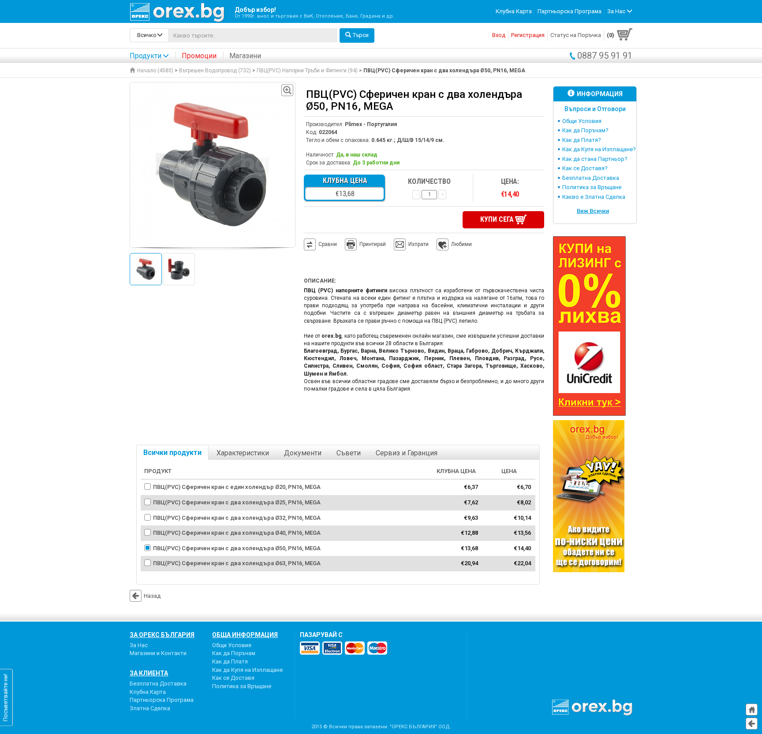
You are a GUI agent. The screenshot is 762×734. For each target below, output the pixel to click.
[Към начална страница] (752, 709)
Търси (361, 35)
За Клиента (149, 673)
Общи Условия (581, 121)
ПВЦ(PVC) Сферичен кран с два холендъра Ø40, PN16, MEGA (237, 532)
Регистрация (528, 35)
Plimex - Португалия (371, 124)
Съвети (348, 453)
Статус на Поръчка (575, 35)
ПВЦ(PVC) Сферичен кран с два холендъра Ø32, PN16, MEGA (237, 517)
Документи (302, 453)
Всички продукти (172, 452)
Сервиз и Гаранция (406, 453)
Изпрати (418, 244)
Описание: (320, 281)
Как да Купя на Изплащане (247, 670)
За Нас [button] (617, 11)
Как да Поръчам (233, 653)
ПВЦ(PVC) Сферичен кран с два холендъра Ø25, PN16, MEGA (237, 502)
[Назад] (752, 724)
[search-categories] (149, 35)
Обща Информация (245, 634)
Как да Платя (230, 661)
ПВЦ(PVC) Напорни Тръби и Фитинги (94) (307, 70)
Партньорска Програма (569, 11)
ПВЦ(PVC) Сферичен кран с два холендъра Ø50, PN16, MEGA (237, 548)
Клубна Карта (514, 11)
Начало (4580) (155, 70)
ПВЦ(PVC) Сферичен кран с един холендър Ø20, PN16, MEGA (237, 487)
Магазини (245, 56)
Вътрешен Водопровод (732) (215, 70)
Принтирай (372, 244)
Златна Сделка (150, 708)
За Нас (139, 645)
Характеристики (243, 453)
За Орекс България (162, 634)
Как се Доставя (233, 677)
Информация (600, 93)
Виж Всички (593, 211)
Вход (498, 35)
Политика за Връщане (591, 187)
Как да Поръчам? (585, 130)
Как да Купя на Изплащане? (599, 149)
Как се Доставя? (585, 168)
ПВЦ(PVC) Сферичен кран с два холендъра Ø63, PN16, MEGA (237, 563)
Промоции (199, 56)
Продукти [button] (145, 56)
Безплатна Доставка (590, 178)
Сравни (327, 244)
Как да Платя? (581, 140)
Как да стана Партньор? (595, 159)
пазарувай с (321, 634)
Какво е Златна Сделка (593, 197)
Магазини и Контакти (158, 653)
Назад (152, 595)
